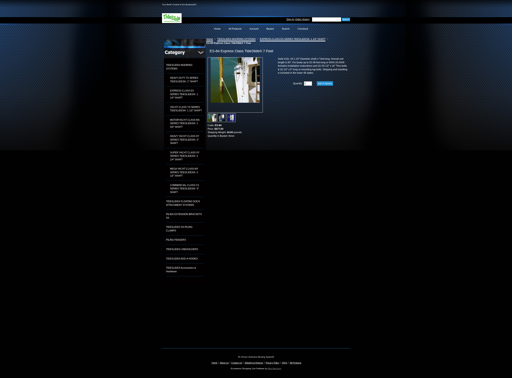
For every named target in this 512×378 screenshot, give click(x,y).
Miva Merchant (274, 368)
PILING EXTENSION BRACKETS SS (184, 216)
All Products (235, 28)
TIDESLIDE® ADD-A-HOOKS (182, 258)
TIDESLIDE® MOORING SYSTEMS (179, 67)
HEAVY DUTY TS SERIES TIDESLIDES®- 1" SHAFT (184, 79)
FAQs (284, 363)
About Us (224, 363)
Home (217, 28)
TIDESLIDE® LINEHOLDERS (182, 249)
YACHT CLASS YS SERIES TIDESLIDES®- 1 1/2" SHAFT (186, 109)
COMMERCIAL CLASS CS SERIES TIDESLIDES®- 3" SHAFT (184, 189)
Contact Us (236, 363)
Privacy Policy (272, 363)
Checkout (303, 28)
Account (254, 28)
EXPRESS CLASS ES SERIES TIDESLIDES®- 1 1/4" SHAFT (184, 94)
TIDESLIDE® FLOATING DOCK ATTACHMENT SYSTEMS (183, 203)
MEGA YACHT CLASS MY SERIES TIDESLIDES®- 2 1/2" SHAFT (184, 172)
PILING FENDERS (176, 239)
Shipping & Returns (254, 363)
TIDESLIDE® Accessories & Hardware (181, 269)
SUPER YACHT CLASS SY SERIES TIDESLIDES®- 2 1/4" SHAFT (184, 156)
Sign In (290, 19)
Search (286, 28)
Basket (270, 28)
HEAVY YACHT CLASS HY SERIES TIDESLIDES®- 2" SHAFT (184, 140)
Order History (302, 19)
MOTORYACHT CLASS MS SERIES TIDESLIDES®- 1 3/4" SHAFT (185, 123)
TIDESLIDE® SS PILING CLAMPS (179, 229)
